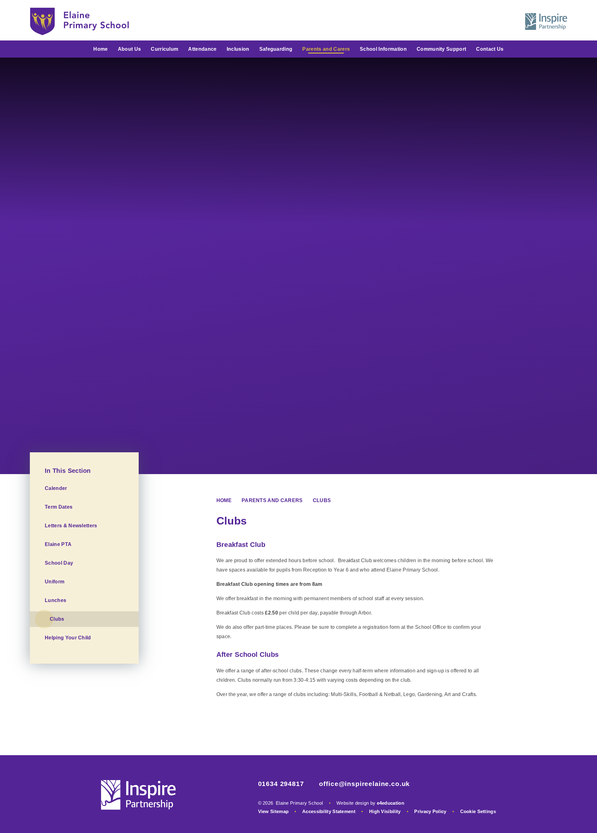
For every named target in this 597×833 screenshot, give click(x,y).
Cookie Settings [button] (478, 811)
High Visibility (385, 811)
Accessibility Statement (328, 811)
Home (224, 500)
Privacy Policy (430, 811)
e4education (390, 803)
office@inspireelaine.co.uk (364, 783)
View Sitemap (273, 811)
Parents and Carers (272, 500)
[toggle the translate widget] (496, 21)
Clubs (322, 500)
